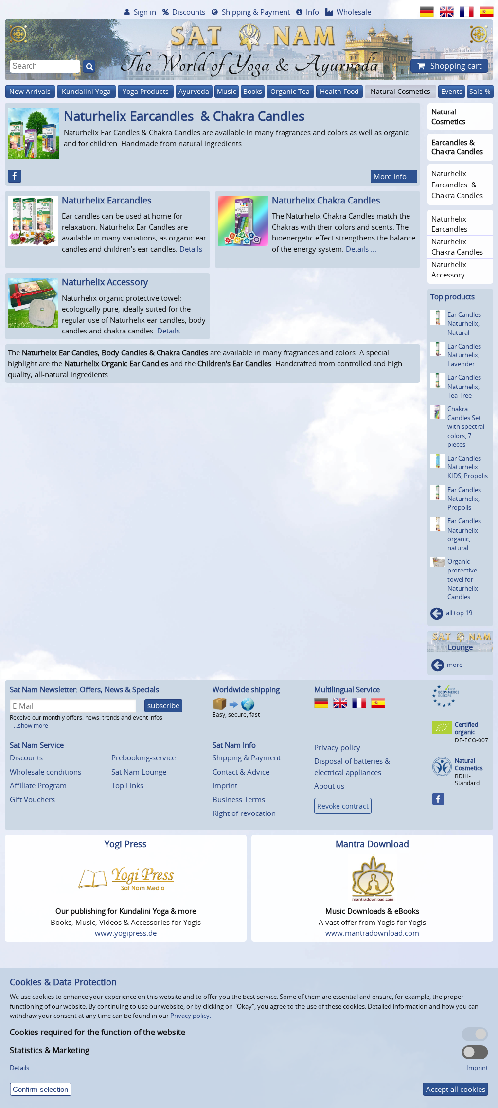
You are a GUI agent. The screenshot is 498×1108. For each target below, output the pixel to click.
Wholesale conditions (45, 771)
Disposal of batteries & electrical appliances (352, 766)
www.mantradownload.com (372, 933)
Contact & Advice (241, 771)
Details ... (361, 249)
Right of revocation (244, 813)
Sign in (145, 12)
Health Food (339, 91)
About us (329, 786)
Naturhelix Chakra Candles (326, 200)
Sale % (480, 91)
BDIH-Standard (467, 779)
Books (252, 91)
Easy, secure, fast (236, 714)
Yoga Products (146, 91)
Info (312, 12)
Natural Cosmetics (400, 91)
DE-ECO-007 (471, 740)
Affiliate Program (38, 785)
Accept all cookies (455, 1089)
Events (451, 91)
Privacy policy (337, 747)
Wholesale (354, 12)
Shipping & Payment (256, 12)
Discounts (188, 12)
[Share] (14, 176)
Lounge (460, 647)
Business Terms (239, 799)
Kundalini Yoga (86, 91)
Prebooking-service (143, 757)
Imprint (225, 785)
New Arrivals (30, 91)
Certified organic (466, 728)
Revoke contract (343, 806)
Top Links (127, 785)
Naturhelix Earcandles (107, 200)
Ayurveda (193, 91)
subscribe (163, 705)
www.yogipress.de (126, 933)
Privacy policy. (190, 1015)
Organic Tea (290, 91)
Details (19, 1067)
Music (226, 91)
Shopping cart (455, 65)
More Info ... (394, 176)
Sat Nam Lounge (138, 771)
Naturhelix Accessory (105, 282)
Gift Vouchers (32, 799)
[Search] (89, 66)
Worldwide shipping (246, 689)
